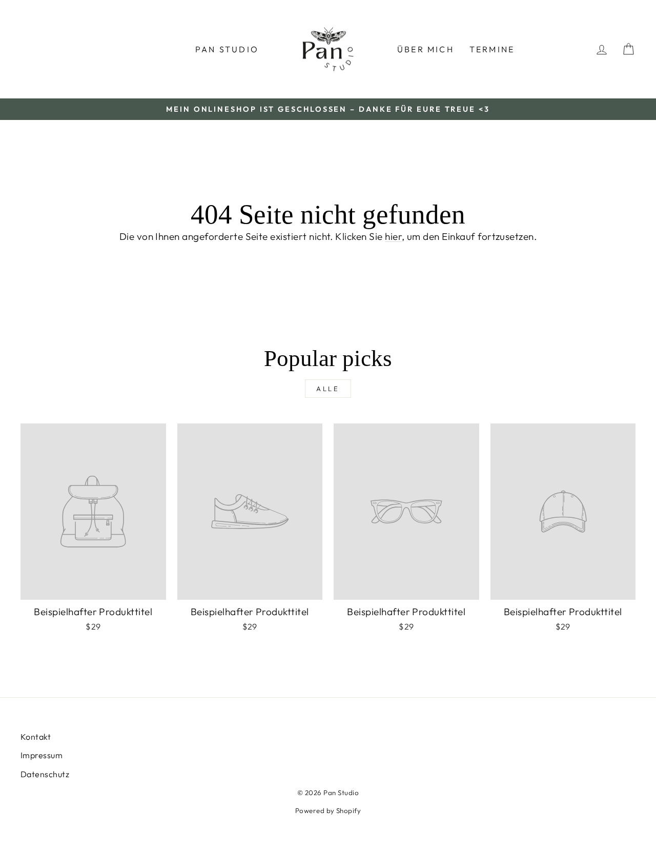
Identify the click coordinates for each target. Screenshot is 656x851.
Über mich (425, 49)
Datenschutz (44, 774)
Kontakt (35, 737)
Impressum (41, 755)
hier (393, 236)
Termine (492, 49)
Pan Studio (227, 49)
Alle (328, 388)
